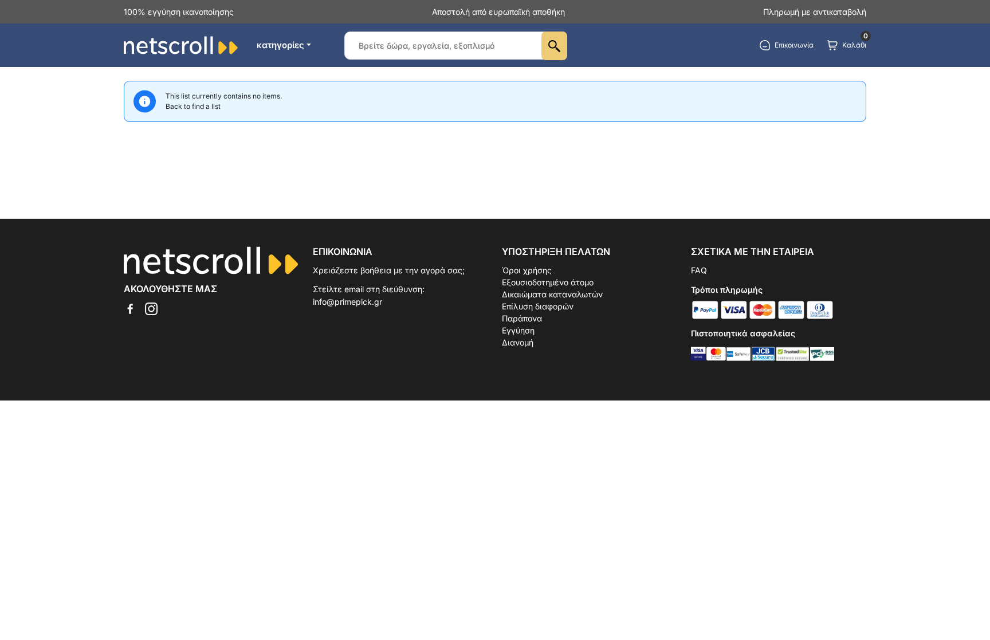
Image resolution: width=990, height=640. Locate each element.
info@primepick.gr (347, 302)
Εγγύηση (518, 330)
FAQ (699, 270)
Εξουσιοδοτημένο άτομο (548, 282)
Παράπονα (522, 318)
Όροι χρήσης (527, 270)
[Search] (554, 46)
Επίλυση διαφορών (537, 306)
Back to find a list (193, 106)
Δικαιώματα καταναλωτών (552, 294)
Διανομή (517, 342)
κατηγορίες (280, 45)
